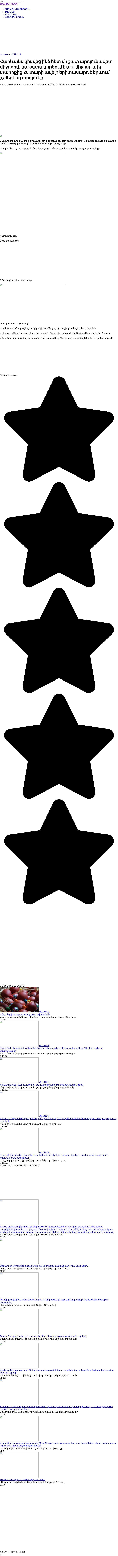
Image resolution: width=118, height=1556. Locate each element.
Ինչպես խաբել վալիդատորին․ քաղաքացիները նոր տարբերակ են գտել (41, 1085)
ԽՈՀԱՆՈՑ (10, 14)
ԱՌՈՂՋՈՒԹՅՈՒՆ (14, 17)
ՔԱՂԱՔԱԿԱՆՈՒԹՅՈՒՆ (17, 9)
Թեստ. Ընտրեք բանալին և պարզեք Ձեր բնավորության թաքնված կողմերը (43, 1336)
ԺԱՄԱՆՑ (10, 12)
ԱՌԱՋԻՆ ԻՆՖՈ (8, 4)
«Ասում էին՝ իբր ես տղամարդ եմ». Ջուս (22, 1479)
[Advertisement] (59, 37)
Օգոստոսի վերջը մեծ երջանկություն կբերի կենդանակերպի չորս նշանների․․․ (44, 1266)
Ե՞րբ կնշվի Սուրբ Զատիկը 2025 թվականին (25, 1014)
